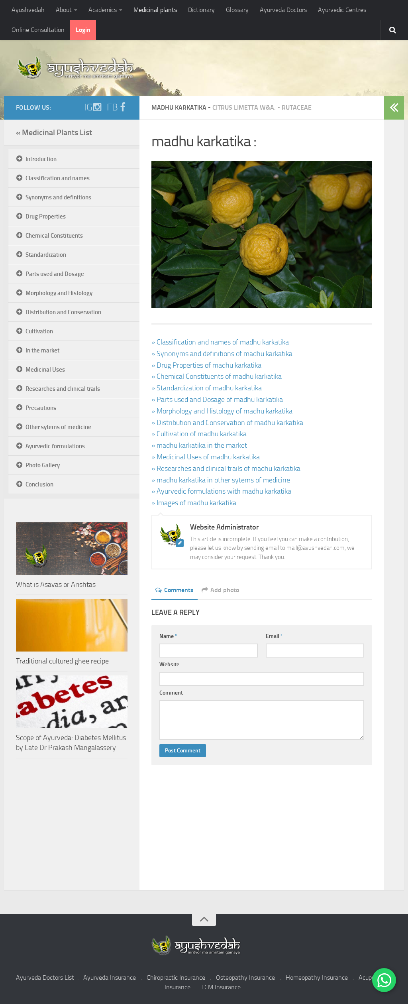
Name (168, 636)
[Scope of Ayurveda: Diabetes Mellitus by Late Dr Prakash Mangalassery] (72, 701)
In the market (42, 350)
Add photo (224, 590)
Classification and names (58, 178)
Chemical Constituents (54, 235)
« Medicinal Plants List (54, 132)
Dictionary (201, 10)
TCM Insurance (221, 987)
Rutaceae (297, 107)
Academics (102, 10)
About (64, 10)
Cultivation (39, 331)
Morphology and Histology (59, 293)
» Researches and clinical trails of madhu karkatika (225, 468)
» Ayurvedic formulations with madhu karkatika (221, 491)
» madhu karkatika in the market (199, 445)
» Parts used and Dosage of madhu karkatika (217, 399)
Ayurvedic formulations (55, 446)
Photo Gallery (43, 465)
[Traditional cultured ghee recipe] (72, 625)
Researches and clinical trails (63, 388)
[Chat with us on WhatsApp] (384, 980)
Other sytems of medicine (58, 427)
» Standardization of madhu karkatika (206, 388)
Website (169, 664)
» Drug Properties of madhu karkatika (206, 365)
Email (274, 636)
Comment (171, 692)
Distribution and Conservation (63, 312)
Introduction (41, 159)
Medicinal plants (155, 10)
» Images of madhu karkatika (193, 502)
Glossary (237, 10)
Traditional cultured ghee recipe (62, 661)
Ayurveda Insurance (109, 977)
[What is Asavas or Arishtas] (72, 548)
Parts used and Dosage (55, 274)
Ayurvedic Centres (342, 10)
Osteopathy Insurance (245, 977)
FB (112, 107)
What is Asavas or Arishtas (56, 584)
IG (88, 107)
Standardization (46, 254)
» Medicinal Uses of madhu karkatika (205, 457)
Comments (179, 590)
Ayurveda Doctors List (45, 977)
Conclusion (39, 484)
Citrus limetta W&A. (244, 107)
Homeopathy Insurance (317, 977)
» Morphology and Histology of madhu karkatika (221, 411)
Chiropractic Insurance (176, 977)
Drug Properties (46, 216)
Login (83, 29)
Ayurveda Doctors (283, 10)
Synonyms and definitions (58, 197)
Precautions (41, 407)
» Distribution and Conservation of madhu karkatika (227, 422)
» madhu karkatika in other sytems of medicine (220, 480)
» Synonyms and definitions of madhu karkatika (221, 353)
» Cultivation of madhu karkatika (199, 433)
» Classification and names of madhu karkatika (220, 342)
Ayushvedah (28, 10)
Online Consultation (38, 29)
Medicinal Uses (45, 369)
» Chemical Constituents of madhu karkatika (216, 376)
